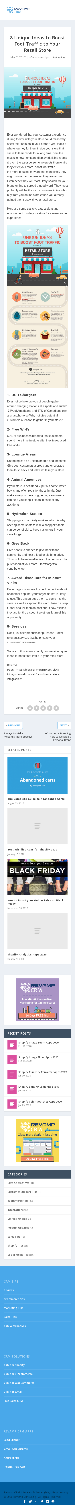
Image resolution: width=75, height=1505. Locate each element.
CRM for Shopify (14, 1365)
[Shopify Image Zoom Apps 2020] (12, 1045)
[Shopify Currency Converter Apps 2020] (12, 1074)
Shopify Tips (15, 1245)
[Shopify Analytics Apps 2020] (37, 931)
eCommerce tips (39, 57)
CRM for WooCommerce (19, 1383)
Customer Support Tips (22, 1192)
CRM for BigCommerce (18, 1374)
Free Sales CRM (13, 1401)
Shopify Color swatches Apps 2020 (40, 1101)
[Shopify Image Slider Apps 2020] (12, 1059)
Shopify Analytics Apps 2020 (27, 954)
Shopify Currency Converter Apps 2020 (42, 1072)
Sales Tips (13, 1236)
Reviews (9, 1290)
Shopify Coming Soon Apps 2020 (38, 1087)
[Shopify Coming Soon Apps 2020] (12, 1089)
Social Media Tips (18, 1254)
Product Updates (18, 1227)
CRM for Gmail (13, 1391)
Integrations (15, 1210)
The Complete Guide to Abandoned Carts (36, 799)
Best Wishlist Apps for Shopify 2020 (32, 849)
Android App (11, 1457)
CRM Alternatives (18, 1183)
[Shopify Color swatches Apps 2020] (12, 1104)
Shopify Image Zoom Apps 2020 (38, 1042)
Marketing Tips (17, 1218)
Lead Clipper (11, 1440)
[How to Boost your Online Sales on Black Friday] (37, 877)
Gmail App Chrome (16, 1449)
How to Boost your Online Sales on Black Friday (35, 902)
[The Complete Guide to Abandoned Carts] (37, 775)
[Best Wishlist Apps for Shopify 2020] (37, 826)
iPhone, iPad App (14, 1466)
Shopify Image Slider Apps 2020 (38, 1057)
